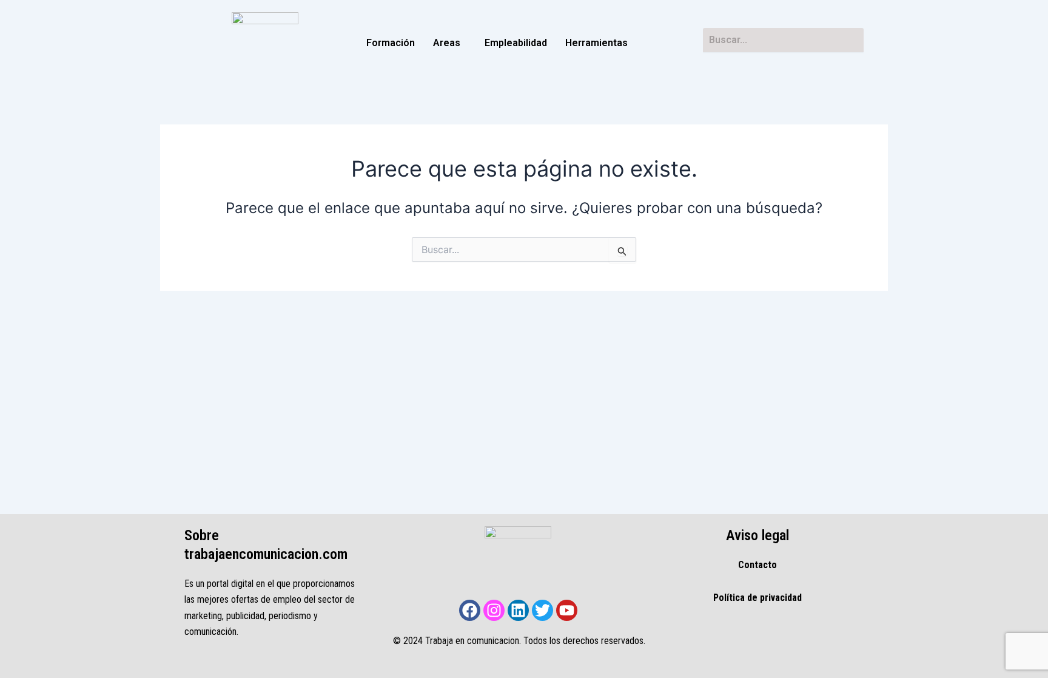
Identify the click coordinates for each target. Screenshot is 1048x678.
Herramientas (596, 43)
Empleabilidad (516, 43)
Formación (390, 43)
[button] (449, 43)
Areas (446, 43)
